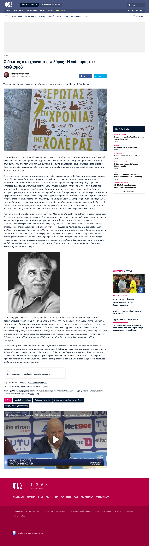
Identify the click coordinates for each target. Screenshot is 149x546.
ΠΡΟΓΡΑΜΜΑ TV (102, 497)
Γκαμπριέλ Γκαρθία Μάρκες (16, 406)
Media (42, 11)
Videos (50, 11)
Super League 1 (119, 153)
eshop (32, 394)
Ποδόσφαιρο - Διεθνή (121, 162)
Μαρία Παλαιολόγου (23, 400)
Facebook (28, 387)
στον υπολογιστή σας (38, 383)
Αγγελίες (118, 511)
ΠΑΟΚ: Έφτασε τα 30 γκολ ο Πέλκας (128, 156)
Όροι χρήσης (60, 511)
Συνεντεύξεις (60, 11)
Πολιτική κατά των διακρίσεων (80, 511)
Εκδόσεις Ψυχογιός (42, 400)
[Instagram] (138, 10)
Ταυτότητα (49, 511)
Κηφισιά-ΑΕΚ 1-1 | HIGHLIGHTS (125, 320)
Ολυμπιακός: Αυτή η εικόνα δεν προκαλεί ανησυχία (28, 374)
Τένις (116, 172)
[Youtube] (142, 10)
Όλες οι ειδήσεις (128, 191)
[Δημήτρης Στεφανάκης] (6, 75)
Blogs (8, 11)
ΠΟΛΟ (59, 16)
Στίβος (116, 145)
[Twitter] (133, 10)
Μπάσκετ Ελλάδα (120, 134)
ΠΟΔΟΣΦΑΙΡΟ (30, 16)
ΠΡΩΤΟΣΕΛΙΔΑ (87, 497)
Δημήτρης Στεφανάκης (20, 73)
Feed (97, 511)
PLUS (86, 16)
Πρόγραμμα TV (32, 11)
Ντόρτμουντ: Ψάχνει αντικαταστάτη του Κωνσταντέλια (123, 302)
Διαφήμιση (129, 511)
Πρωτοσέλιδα (18, 11)
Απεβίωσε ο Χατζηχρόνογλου (125, 147)
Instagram (43, 387)
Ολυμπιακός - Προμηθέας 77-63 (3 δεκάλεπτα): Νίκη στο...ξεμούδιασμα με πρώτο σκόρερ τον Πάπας (128, 327)
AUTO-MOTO (76, 16)
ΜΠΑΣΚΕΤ (43, 16)
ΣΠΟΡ (66, 16)
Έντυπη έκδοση (20, 516)
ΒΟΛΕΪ (51, 16)
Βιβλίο (6, 55)
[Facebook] (129, 10)
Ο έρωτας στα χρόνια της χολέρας (68, 400)
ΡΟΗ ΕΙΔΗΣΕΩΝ (16, 16)
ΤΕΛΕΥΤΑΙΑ (122, 129)
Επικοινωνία (106, 511)
